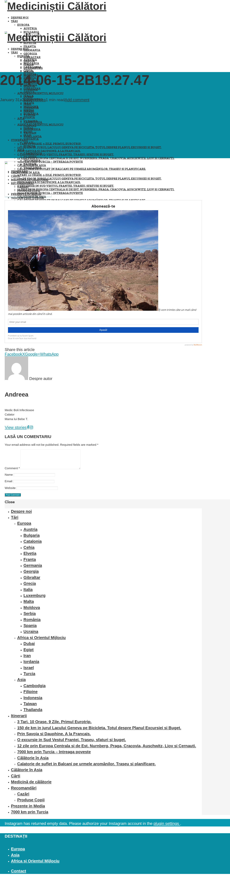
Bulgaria (31, 63)
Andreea (38, 100)
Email (8, 481)
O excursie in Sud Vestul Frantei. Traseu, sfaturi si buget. (65, 154)
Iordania (31, 139)
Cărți (15, 776)
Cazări (23, 794)
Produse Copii (31, 800)
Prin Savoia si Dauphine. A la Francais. (49, 151)
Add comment (77, 100)
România (30, 114)
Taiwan (30, 703)
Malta (28, 103)
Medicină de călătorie (31, 782)
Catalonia (32, 67)
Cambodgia (32, 153)
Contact (18, 871)
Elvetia (29, 553)
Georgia (30, 53)
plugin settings (166, 823)
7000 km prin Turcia (29, 812)
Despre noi (19, 17)
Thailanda (32, 136)
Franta (29, 46)
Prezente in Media (28, 806)
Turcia (29, 146)
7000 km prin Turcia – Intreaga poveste (54, 752)
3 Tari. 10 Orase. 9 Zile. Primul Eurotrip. (49, 143)
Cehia (28, 70)
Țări (14, 21)
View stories (16, 427)
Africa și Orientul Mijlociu (40, 93)
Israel (28, 142)
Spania (29, 117)
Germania (31, 50)
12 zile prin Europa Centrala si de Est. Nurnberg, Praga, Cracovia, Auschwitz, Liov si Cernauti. (95, 158)
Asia (20, 150)
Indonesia (32, 160)
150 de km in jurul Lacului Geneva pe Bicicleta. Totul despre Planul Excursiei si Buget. (89, 147)
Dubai (28, 128)
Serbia (28, 110)
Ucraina (30, 121)
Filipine (29, 157)
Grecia (29, 92)
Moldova (30, 106)
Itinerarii (19, 140)
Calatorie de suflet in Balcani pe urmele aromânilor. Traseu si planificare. (81, 169)
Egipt (27, 132)
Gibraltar (32, 57)
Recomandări (23, 788)
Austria (30, 28)
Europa (23, 25)
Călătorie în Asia (33, 758)
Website (10, 488)
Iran (27, 135)
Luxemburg (34, 595)
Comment (12, 468)
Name (9, 474)
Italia (28, 96)
